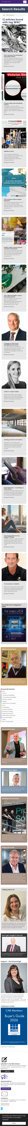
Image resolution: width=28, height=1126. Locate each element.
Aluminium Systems (7, 699)
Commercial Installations (8, 695)
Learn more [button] (5, 1119)
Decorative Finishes (7, 717)
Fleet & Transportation (7, 721)
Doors (3, 705)
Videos (4, 719)
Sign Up (7, 1071)
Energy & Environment (7, 713)
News (3, 691)
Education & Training (7, 711)
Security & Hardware (7, 709)
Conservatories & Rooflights (9, 697)
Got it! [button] (14, 1123)
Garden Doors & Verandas (9, 703)
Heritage (4, 701)
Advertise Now (6, 1089)
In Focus (4, 693)
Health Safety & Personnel (8, 715)
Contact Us (5, 1104)
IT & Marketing (5, 707)
